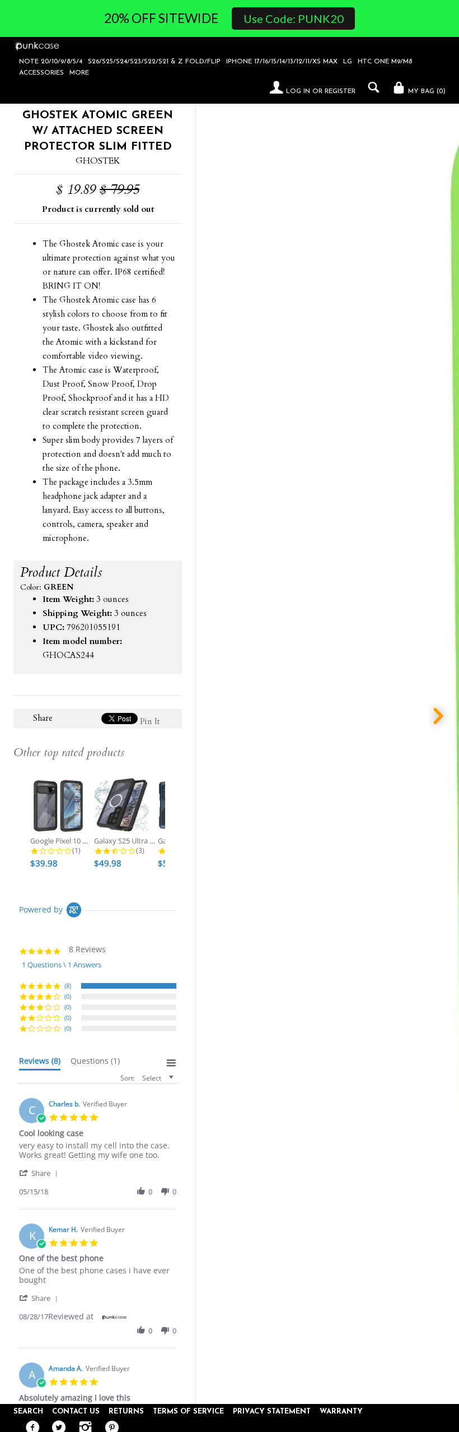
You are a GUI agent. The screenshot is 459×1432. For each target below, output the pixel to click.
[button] (40, 1172)
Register (340, 91)
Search (28, 1411)
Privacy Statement (272, 1411)
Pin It (150, 721)
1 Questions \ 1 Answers (61, 965)
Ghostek (98, 161)
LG (347, 61)
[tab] (39, 1063)
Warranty (341, 1411)
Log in (298, 91)
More (79, 72)
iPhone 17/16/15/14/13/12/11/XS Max (282, 61)
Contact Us (76, 1411)
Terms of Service (188, 1411)
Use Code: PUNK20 (293, 18)
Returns (126, 1411)
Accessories (41, 72)
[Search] (371, 87)
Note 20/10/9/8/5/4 (50, 61)
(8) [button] (67, 985)
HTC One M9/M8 (385, 61)
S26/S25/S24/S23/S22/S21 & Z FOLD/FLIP (154, 61)
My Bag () (426, 91)
